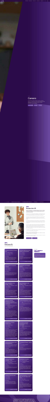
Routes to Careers (30, 105)
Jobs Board (35, 105)
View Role (11, 261)
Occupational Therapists (22, 329)
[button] (30, 1)
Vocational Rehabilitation (8, 270)
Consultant (7, 364)
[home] (13, 1)
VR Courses (40, 105)
